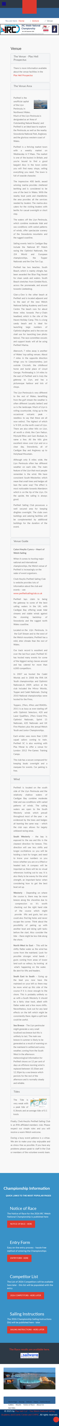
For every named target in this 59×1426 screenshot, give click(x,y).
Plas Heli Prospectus (23, 75)
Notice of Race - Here (21, 1224)
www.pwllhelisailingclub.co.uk (27, 593)
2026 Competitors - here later (25, 1296)
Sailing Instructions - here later (27, 1330)
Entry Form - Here (19, 1258)
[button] (30, 58)
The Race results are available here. (29, 1349)
